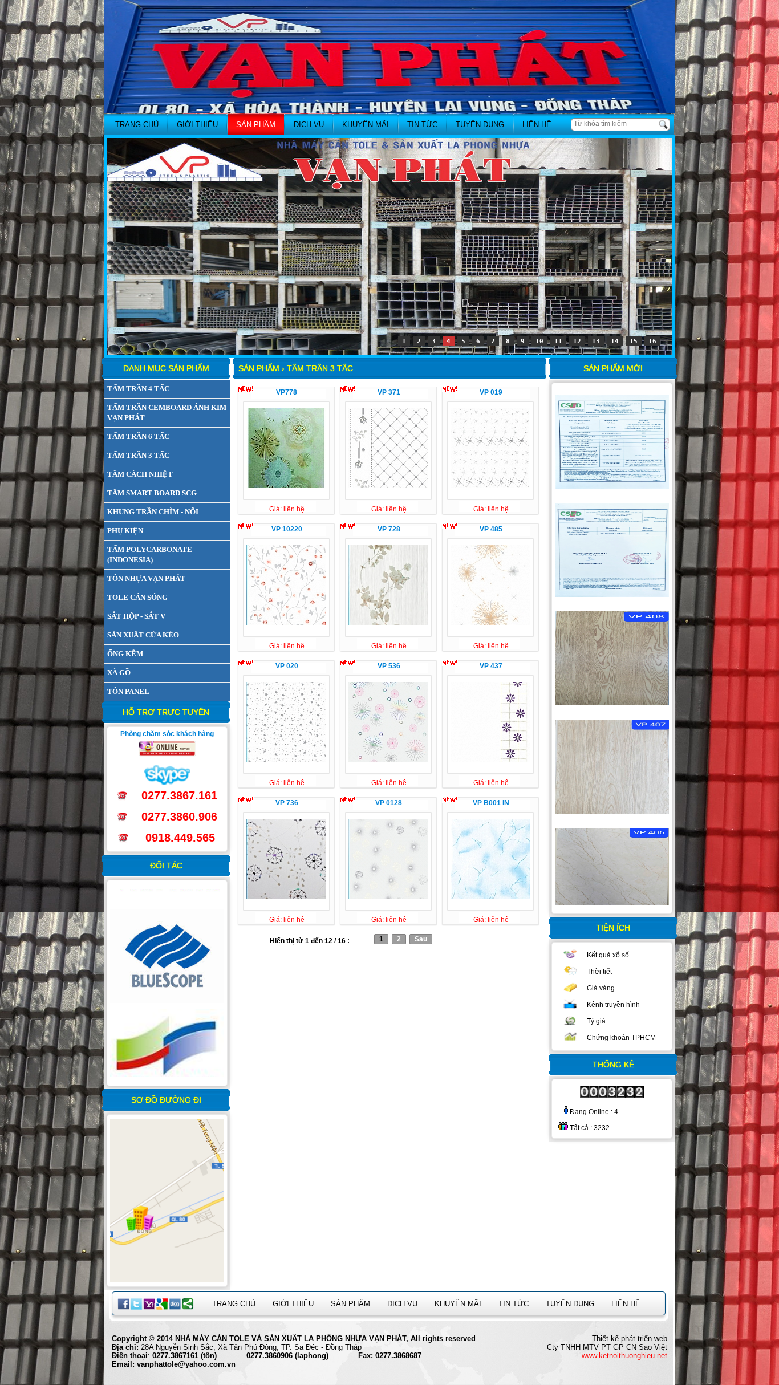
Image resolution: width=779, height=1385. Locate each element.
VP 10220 (286, 529)
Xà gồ (119, 672)
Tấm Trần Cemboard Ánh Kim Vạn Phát (166, 412)
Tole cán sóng (137, 597)
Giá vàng (601, 988)
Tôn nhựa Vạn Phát (146, 578)
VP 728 (389, 529)
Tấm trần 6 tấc (138, 436)
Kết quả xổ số (608, 955)
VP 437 (491, 666)
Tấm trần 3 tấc (138, 455)
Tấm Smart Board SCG (152, 493)
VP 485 (491, 529)
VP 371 (389, 392)
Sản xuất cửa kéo (143, 635)
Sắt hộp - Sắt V (136, 616)
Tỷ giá (596, 1021)
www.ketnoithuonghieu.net (624, 1355)
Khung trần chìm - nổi (152, 511)
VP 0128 (388, 803)
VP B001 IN (491, 803)
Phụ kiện (125, 530)
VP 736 (286, 803)
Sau (421, 939)
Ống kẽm (125, 653)
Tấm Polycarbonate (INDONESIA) (149, 554)
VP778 (286, 392)
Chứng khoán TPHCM (621, 1038)
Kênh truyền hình (613, 1005)
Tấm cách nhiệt (140, 474)
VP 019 (491, 392)
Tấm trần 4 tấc (138, 388)
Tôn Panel (128, 691)
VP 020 (286, 666)
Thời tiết (599, 972)
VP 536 (389, 666)
